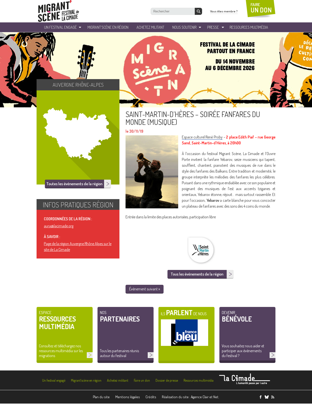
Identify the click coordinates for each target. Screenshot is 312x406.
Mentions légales (127, 397)
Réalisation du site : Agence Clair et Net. (190, 397)
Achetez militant (150, 27)
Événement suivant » (144, 288)
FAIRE (261, 8)
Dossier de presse (167, 380)
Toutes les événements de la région (74, 183)
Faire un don (142, 380)
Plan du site (101, 397)
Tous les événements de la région (197, 274)
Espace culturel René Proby (202, 137)
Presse (213, 27)
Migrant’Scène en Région (108, 27)
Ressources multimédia (199, 380)
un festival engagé (60, 27)
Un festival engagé (53, 380)
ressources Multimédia (249, 27)
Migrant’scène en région (86, 380)
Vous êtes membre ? (224, 11)
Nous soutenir (184, 27)
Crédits (151, 397)
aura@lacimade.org (58, 225)
